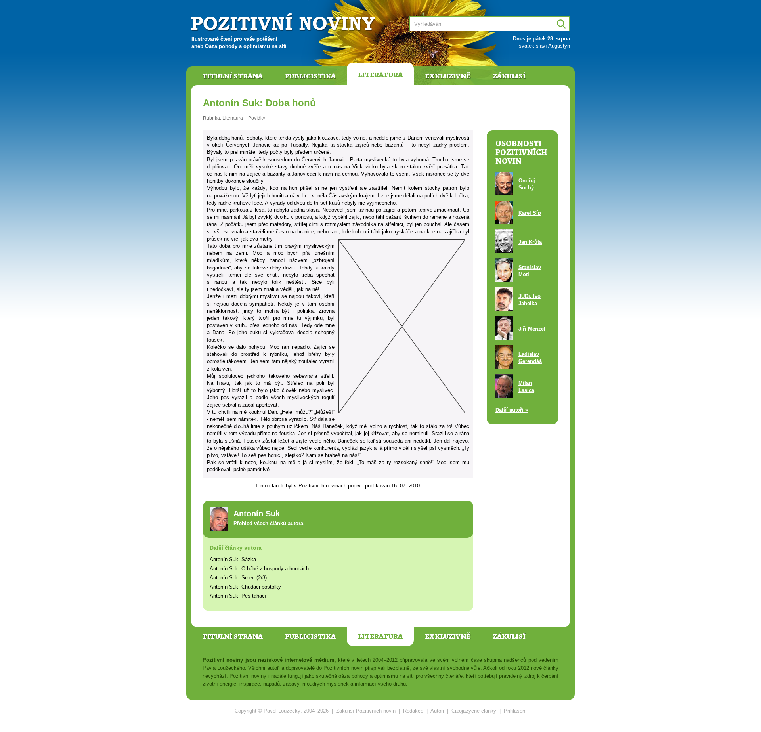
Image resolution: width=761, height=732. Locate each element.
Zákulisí (509, 76)
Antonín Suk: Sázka (233, 559)
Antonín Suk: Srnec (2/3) (238, 578)
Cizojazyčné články (473, 711)
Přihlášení (515, 711)
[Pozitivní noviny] (284, 22)
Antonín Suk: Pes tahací (238, 596)
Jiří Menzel (531, 329)
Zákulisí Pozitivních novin (366, 711)
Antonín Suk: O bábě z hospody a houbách (259, 568)
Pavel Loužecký (282, 711)
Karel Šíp (529, 213)
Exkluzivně (447, 76)
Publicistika (310, 76)
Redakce (413, 711)
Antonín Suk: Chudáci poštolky (245, 587)
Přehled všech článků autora (268, 523)
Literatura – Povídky (243, 118)
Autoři (437, 711)
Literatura (380, 75)
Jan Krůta (530, 242)
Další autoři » (511, 410)
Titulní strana (232, 76)
